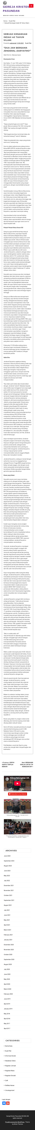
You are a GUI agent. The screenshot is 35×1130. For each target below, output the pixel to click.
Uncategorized (9, 1090)
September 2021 (9, 900)
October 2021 (8, 895)
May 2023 (7, 875)
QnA (6, 1080)
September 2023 (9, 861)
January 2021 (8, 940)
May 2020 (7, 979)
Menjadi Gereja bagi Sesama (13, 15)
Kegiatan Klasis (9, 1070)
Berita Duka (8, 1046)
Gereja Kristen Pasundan (16, 8)
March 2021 (7, 930)
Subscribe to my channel (18, 794)
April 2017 (7, 1028)
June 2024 (7, 856)
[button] (17, 808)
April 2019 (7, 1004)
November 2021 (9, 890)
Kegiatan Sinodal (10, 1075)
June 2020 (7, 974)
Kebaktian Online (10, 1061)
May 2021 (7, 920)
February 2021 (8, 935)
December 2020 (9, 944)
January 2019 (8, 1009)
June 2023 (7, 870)
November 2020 (9, 949)
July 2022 (7, 880)
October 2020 (8, 954)
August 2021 (8, 905)
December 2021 (9, 885)
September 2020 (9, 959)
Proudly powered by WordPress (15, 1122)
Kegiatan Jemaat (10, 1065)
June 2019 (7, 999)
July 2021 (7, 910)
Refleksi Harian (9, 1085)
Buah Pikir (28, 43)
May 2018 (7, 1013)
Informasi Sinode (10, 1056)
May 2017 (7, 1023)
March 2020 (7, 989)
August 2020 (8, 964)
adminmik (13, 43)
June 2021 (7, 915)
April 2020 (7, 984)
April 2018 (7, 1018)
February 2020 (8, 994)
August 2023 (8, 866)
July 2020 (7, 969)
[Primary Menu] (31, 6)
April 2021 (7, 925)
